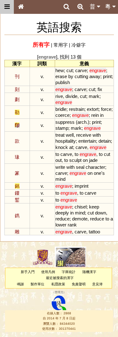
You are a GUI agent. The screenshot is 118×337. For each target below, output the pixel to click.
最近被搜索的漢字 (60, 278)
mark (94, 96)
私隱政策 (58, 284)
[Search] (66, 7)
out (58, 160)
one (97, 173)
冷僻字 (78, 45)
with (97, 135)
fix (100, 89)
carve (81, 70)
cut (69, 70)
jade (93, 160)
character (95, 167)
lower (60, 224)
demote (79, 218)
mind (60, 179)
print (107, 76)
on (85, 160)
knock (61, 147)
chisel (81, 206)
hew (59, 70)
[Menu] (7, 7)
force (106, 109)
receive (83, 135)
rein (95, 115)
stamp (61, 128)
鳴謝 (20, 284)
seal (80, 167)
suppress (65, 122)
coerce (62, 115)
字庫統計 (69, 272)
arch (82, 122)
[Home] (21, 7)
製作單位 (37, 284)
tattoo (94, 231)
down (100, 212)
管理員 (59, 292)
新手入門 (28, 272)
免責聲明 (79, 284)
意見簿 (97, 284)
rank (72, 224)
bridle (60, 109)
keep (94, 206)
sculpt (75, 160)
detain (104, 141)
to (57, 154)
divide (71, 96)
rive (59, 96)
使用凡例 (48, 272)
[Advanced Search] (80, 6)
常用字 (60, 45)
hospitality (65, 141)
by (70, 76)
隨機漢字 (89, 272)
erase (61, 76)
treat (60, 135)
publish (62, 82)
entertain (87, 141)
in (102, 115)
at (71, 147)
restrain (76, 109)
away (94, 76)
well (70, 135)
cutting (81, 76)
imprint (81, 186)
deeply (62, 212)
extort (92, 109)
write (60, 167)
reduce (62, 218)
